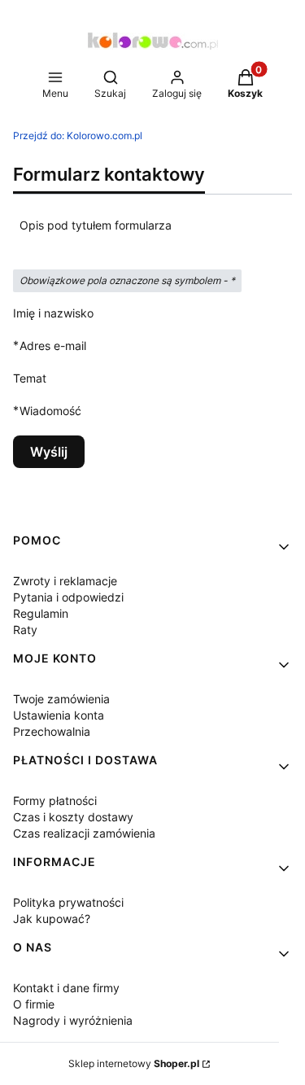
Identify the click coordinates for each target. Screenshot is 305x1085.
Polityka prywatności (68, 902)
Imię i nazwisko (53, 313)
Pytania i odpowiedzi (68, 597)
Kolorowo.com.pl (77, 135)
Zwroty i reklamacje (65, 581)
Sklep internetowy (133, 1063)
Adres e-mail (53, 345)
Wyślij (49, 452)
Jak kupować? (51, 918)
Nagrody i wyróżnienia (73, 1020)
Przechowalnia (51, 731)
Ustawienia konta (58, 715)
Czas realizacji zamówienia (84, 833)
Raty (25, 630)
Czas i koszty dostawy (73, 817)
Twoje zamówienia (61, 699)
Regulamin (40, 613)
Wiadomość (50, 410)
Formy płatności (55, 800)
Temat (29, 378)
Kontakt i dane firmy (66, 988)
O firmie (33, 1004)
